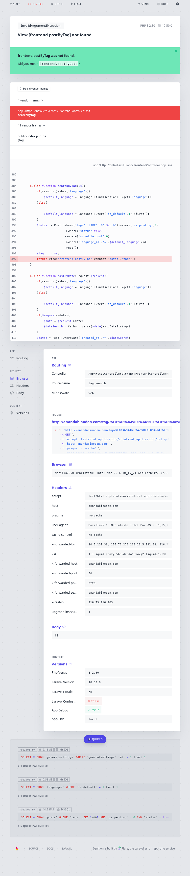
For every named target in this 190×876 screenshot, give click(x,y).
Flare (125, 848)
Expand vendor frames (35, 88)
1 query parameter (34, 766)
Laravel (67, 848)
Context (16, 406)
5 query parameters (35, 826)
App (12, 351)
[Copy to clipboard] (167, 373)
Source (33, 848)
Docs (50, 848)
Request (15, 371)
